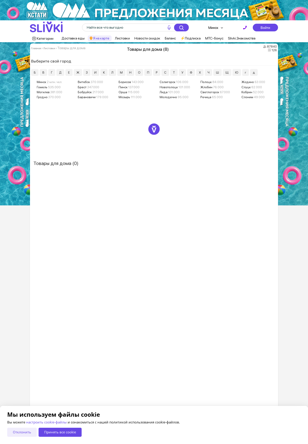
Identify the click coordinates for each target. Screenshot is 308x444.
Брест (88, 87)
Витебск (90, 82)
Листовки (122, 38)
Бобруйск (91, 92)
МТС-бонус (214, 38)
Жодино (253, 82)
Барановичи (93, 97)
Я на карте (101, 38)
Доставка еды (73, 38)
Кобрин (252, 92)
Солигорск (174, 82)
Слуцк (251, 87)
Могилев (49, 92)
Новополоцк (175, 87)
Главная (36, 48)
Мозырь (130, 97)
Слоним (253, 97)
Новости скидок (147, 38)
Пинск (129, 87)
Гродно (49, 97)
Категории (45, 38)
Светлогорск (215, 92)
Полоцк (211, 82)
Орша (129, 92)
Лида (170, 92)
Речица (211, 97)
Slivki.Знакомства (241, 38)
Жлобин (212, 87)
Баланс (170, 38)
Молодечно (174, 97)
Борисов (131, 82)
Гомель (49, 87)
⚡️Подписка (190, 38)
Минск (213, 28)
